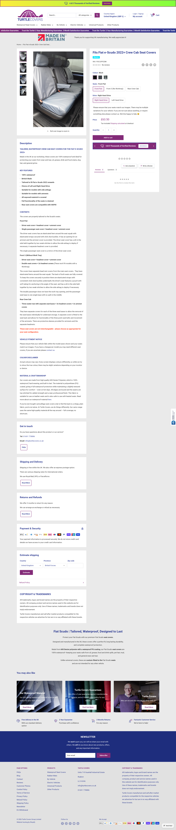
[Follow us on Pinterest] (70, 823)
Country (23, 561)
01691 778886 (29, 436)
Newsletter (21, 807)
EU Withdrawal (22, 810)
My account (137, 16)
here (49, 399)
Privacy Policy (22, 796)
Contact (20, 779)
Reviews (20, 783)
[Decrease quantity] (103, 130)
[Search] (97, 15)
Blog (18, 776)
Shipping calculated (118, 123)
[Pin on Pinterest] (147, 64)
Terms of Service (23, 793)
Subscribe (103, 755)
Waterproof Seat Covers (26, 25)
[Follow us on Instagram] (66, 823)
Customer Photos (23, 786)
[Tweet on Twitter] (150, 64)
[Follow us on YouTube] (74, 823)
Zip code (71, 561)
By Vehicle (61, 25)
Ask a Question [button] (130, 166)
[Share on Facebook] (143, 64)
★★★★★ (107, 3)
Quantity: (96, 130)
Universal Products (96, 25)
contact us (115, 114)
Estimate (26, 572)
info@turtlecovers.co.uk (34, 441)
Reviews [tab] (98, 170)
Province (47, 561)
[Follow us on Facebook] (62, 823)
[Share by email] (154, 64)
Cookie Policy (22, 789)
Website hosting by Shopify (26, 822)
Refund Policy (24, 582)
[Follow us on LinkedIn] (77, 823)
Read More (26, 483)
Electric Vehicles (76, 25)
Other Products (113, 25)
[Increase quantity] (114, 130)
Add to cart (108, 138)
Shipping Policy (23, 803)
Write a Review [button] (147, 166)
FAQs (24, 447)
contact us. (50, 350)
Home (19, 44)
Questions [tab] (111, 170)
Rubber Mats (46, 25)
